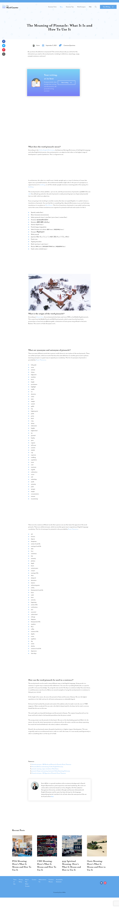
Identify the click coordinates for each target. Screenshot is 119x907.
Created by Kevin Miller (59, 892)
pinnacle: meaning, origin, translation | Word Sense (45, 769)
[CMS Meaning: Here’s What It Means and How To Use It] (47, 845)
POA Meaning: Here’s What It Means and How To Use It (21, 865)
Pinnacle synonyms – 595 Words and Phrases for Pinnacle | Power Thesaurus (51, 764)
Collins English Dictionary (46, 150)
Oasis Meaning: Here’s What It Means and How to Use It (96, 865)
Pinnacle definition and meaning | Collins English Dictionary (47, 766)
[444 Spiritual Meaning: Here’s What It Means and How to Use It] (72, 845)
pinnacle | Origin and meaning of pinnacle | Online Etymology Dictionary (51, 771)
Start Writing (106, 7)
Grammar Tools (52, 7)
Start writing (64, 82)
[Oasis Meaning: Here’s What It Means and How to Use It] (97, 845)
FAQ (90, 7)
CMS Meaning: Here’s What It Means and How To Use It (46, 865)
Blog (61, 7)
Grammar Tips (70, 7)
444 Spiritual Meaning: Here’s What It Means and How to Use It (71, 865)
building (42, 185)
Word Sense (48, 205)
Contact (34, 879)
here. (52, 796)
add (29, 194)
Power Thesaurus (41, 360)
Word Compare (81, 7)
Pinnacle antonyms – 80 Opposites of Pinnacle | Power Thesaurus (49, 773)
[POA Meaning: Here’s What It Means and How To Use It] (22, 845)
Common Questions (69, 45)
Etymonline (40, 317)
